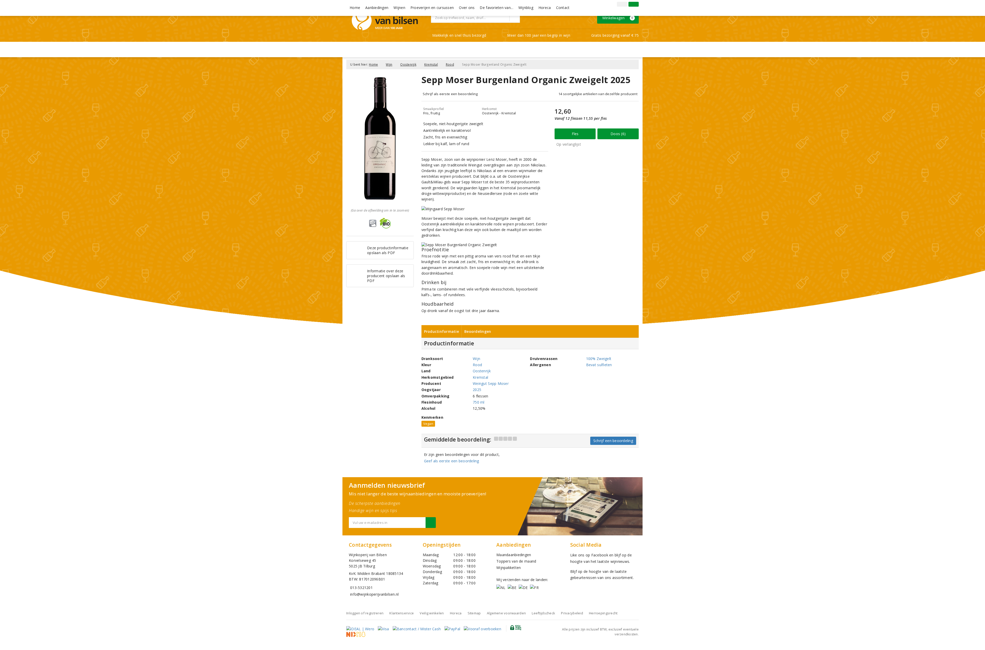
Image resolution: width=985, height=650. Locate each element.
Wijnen (399, 7)
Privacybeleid (572, 613)
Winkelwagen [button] (617, 17)
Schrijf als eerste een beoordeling (450, 94)
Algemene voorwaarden (506, 613)
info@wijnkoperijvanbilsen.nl (374, 594)
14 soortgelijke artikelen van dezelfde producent (597, 94)
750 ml (479, 402)
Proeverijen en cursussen (432, 7)
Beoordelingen (477, 331)
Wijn (389, 64)
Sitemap (474, 613)
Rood (450, 64)
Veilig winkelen (432, 613)
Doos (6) (618, 133)
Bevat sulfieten (599, 364)
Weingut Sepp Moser (491, 383)
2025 (477, 389)
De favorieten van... (496, 7)
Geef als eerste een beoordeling (451, 460)
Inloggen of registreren (364, 613)
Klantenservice (401, 613)
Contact (563, 7)
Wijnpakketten (508, 567)
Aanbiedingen (376, 7)
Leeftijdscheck (543, 613)
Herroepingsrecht (603, 613)
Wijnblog (525, 7)
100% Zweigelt (598, 358)
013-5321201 (361, 587)
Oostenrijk (408, 64)
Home (355, 7)
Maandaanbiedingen (513, 554)
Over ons (467, 7)
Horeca (544, 7)
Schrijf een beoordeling (613, 440)
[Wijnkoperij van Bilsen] (384, 20)
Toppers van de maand (516, 561)
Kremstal (431, 64)
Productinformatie (441, 331)
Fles (575, 133)
